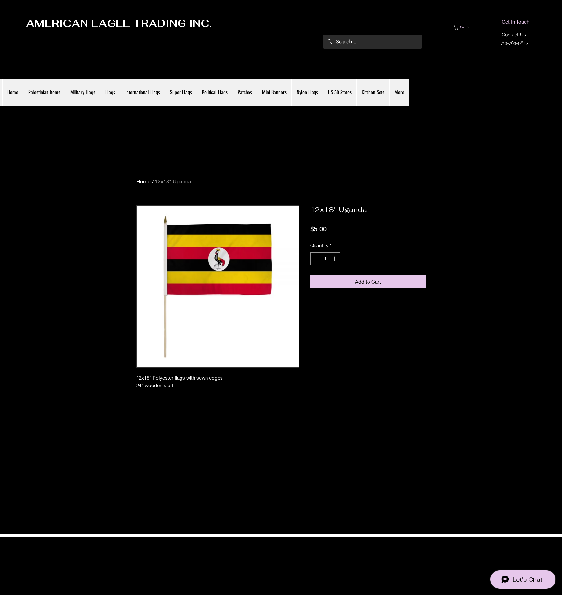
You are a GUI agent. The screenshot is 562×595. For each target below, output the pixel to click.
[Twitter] (281, 560)
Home (143, 181)
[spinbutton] (325, 259)
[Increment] (335, 259)
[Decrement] (315, 259)
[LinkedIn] (291, 560)
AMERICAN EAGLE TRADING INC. (119, 23)
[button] (465, 27)
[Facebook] (271, 560)
